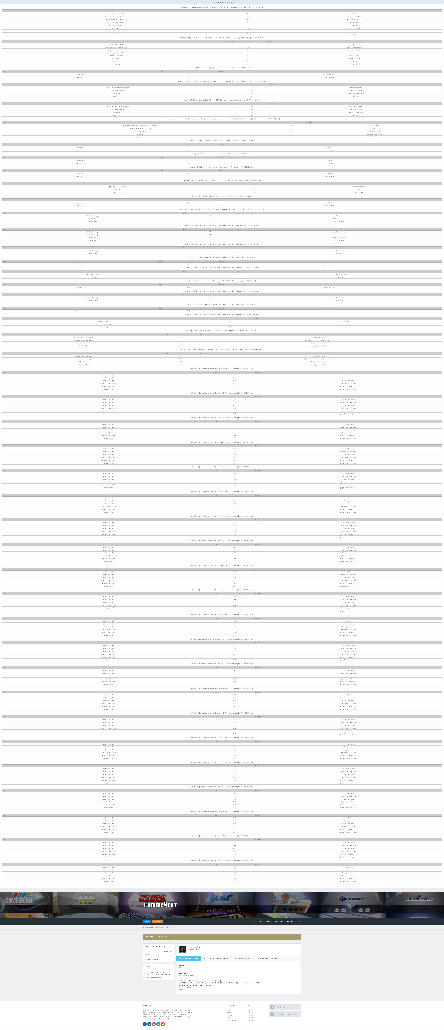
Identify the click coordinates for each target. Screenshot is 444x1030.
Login (147, 921)
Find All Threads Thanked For (190, 983)
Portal (252, 921)
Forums (260, 921)
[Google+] (154, 1024)
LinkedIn (251, 1018)
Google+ (251, 1015)
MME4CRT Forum (151, 937)
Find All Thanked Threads (188, 985)
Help (299, 921)
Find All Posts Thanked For (211, 983)
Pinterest (251, 1020)
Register (157, 921)
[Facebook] (145, 1024)
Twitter (250, 1012)
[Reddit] (163, 1024)
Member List (279, 921)
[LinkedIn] (149, 1024)
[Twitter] (158, 1024)
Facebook (251, 1010)
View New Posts (148, 927)
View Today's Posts (163, 927)
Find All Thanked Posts (207, 985)
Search (268, 921)
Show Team (231, 1020)
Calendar (290, 921)
